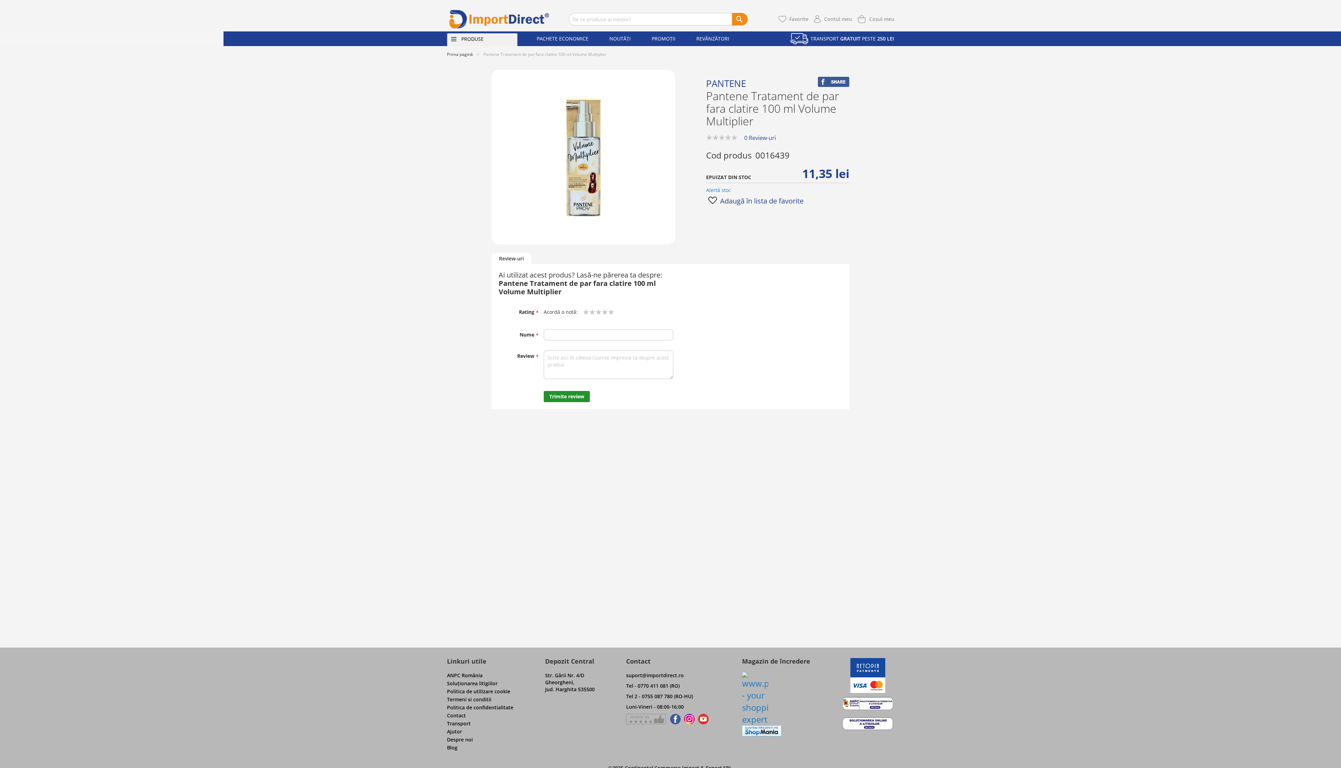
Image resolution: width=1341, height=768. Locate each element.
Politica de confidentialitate (480, 707)
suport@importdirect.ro (655, 675)
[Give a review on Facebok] (646, 719)
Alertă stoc (718, 190)
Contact (456, 715)
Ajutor (454, 731)
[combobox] (658, 19)
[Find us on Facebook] (674, 719)
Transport (459, 723)
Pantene (726, 83)
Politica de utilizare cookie (478, 691)
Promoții (663, 38)
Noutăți (620, 38)
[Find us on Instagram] (689, 719)
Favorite (798, 19)
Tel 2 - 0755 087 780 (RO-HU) (659, 696)
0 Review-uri (760, 138)
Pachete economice (562, 38)
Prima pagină (460, 54)
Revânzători (712, 38)
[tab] (511, 259)
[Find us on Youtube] (703, 719)
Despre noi (460, 739)
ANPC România (465, 675)
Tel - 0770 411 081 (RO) (653, 685)
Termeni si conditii (469, 699)
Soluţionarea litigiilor (472, 683)
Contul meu (838, 19)
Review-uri (511, 258)
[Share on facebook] (833, 85)
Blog (452, 747)
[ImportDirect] (499, 19)
